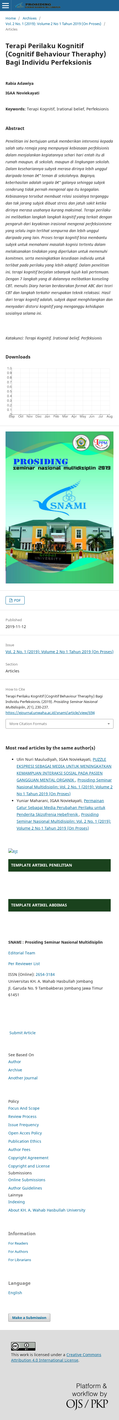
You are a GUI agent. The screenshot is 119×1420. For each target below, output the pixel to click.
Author (14, 1061)
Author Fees (19, 1149)
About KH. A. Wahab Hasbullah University (46, 1210)
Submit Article (22, 1032)
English (15, 1292)
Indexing (16, 1201)
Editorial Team (21, 952)
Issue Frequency (23, 1124)
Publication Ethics (24, 1141)
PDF (17, 600)
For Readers (18, 1243)
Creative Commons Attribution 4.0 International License (56, 1357)
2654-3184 (45, 974)
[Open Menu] (5, 5)
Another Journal (23, 1077)
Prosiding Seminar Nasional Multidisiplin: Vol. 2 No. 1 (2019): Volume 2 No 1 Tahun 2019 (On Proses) (65, 786)
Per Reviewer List (24, 963)
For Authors (18, 1251)
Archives (30, 18)
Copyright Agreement (28, 1157)
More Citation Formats (28, 723)
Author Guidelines (25, 1188)
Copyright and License (29, 1166)
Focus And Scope (24, 1108)
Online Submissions (26, 1179)
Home (11, 18)
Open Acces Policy (25, 1133)
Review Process (22, 1116)
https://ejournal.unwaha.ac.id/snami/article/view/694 (50, 712)
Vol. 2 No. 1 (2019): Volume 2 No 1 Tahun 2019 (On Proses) (53, 23)
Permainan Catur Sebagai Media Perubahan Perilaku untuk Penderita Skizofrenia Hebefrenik (61, 807)
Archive (15, 1070)
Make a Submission (29, 1317)
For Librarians (19, 1259)
